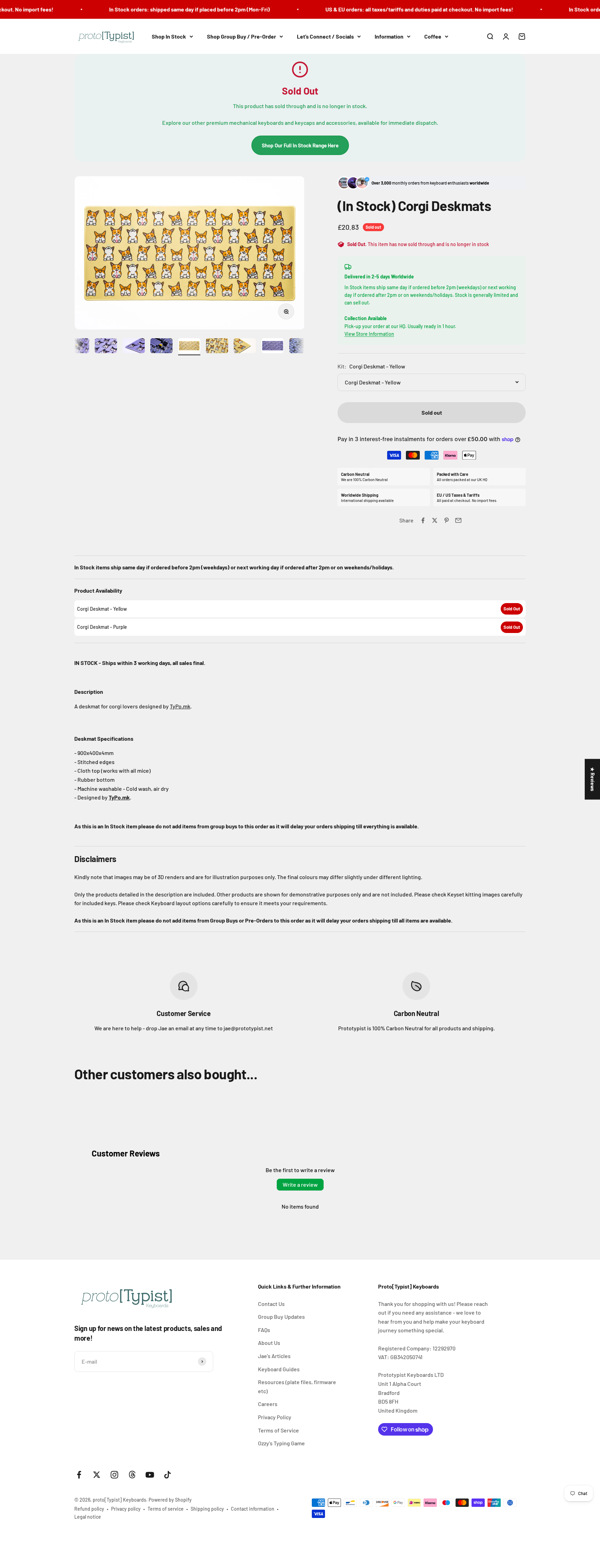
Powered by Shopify (170, 1500)
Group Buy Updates (281, 1316)
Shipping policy (207, 1509)
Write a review (300, 1184)
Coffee (432, 36)
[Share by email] (458, 520)
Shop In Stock (169, 36)
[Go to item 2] (78, 346)
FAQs (264, 1329)
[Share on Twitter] (435, 520)
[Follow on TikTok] (167, 1474)
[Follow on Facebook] (79, 1474)
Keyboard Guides (279, 1369)
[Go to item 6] (189, 346)
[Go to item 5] (161, 346)
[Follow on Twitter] (96, 1474)
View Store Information (369, 334)
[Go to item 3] (106, 346)
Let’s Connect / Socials (325, 36)
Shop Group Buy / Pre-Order (241, 36)
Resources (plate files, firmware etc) (297, 1386)
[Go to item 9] (272, 346)
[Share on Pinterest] (446, 520)
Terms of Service (278, 1430)
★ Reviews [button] (592, 779)
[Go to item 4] (134, 346)
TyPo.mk (180, 706)
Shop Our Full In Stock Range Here (300, 145)
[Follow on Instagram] (114, 1474)
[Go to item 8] (245, 346)
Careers (267, 1403)
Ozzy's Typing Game (281, 1443)
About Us (269, 1342)
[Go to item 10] (300, 346)
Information (389, 36)
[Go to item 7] (217, 346)
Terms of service (166, 1509)
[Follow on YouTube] (150, 1474)
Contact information (252, 1509)
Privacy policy (126, 1509)
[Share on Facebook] (423, 520)
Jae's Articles (274, 1356)
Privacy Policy (274, 1417)
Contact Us (271, 1303)
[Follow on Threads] (132, 1474)
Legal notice (87, 1517)
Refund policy (89, 1509)
